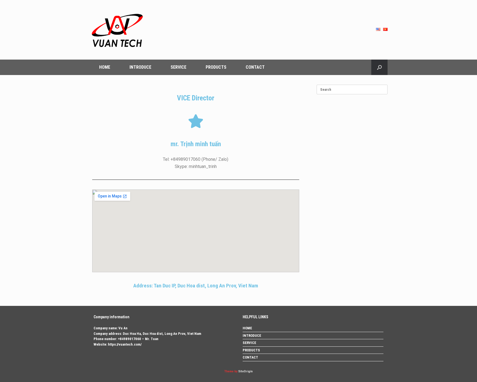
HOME (104, 67)
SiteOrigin (245, 371)
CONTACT (255, 67)
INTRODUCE (140, 67)
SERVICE (178, 67)
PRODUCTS (216, 67)
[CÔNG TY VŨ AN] (117, 29)
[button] (379, 67)
